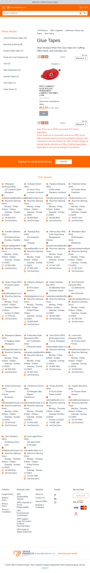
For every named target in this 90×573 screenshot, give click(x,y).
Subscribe (63, 162)
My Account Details (80, 496)
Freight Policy (7, 494)
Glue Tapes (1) (10, 83)
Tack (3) (7, 64)
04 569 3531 (76, 369)
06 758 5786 (76, 319)
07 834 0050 (9, 265)
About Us (39, 494)
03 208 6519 (9, 470)
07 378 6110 (9, 316)
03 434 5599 (76, 420)
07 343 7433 (54, 265)
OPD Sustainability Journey (22, 496)
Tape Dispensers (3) (12, 70)
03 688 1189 (54, 423)
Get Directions (11, 221)
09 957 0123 (76, 218)
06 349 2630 (9, 369)
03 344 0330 (32, 423)
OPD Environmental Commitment (23, 513)
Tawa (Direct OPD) (57, 335)
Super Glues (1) (10, 89)
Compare (54, 64)
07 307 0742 (76, 268)
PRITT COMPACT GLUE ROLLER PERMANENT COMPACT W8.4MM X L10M (48, 90)
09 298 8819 (54, 218)
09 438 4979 (9, 218)
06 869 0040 (32, 322)
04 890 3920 (54, 366)
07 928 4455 (32, 268)
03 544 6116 (9, 423)
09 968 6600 (32, 218)
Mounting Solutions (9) (13, 44)
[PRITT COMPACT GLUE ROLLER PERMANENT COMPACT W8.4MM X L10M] (49, 74)
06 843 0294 (54, 316)
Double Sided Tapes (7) (13, 51)
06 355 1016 (32, 372)
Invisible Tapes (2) (11, 76)
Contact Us (40, 498)
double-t (45, 568)
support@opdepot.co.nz (45, 553)
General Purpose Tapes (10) (15, 38)
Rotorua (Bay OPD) (57, 232)
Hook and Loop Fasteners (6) (16, 57)
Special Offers (41, 501)
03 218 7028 (32, 476)
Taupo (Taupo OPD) (13, 282)
